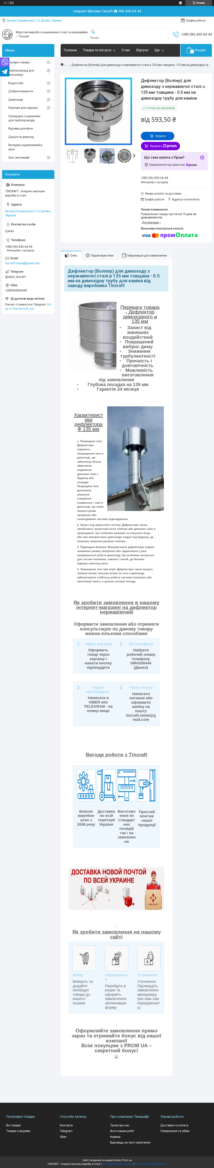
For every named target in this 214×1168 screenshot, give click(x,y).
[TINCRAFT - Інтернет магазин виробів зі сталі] (7, 34)
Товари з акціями (18, 1131)
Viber (63, 1136)
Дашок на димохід (21, 137)
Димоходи (15, 99)
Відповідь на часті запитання (130, 1142)
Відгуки (142, 50)
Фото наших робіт (122, 1131)
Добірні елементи (20, 91)
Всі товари (13, 1125)
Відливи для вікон (20, 128)
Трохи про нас (119, 1125)
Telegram (66, 1131)
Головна (70, 50)
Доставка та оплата (174, 1125)
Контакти (66, 1125)
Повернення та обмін (175, 1131)
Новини (115, 1136)
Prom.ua (127, 1160)
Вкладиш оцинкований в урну (25, 147)
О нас (126, 50)
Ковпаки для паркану (23, 107)
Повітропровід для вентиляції (21, 72)
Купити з (156, 146)
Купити (161, 136)
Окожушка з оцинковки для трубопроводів (24, 118)
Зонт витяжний (18, 157)
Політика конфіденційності (151, 1164)
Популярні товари (17, 62)
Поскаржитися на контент (117, 1164)
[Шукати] (93, 32)
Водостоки (15, 83)
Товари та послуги (97, 50)
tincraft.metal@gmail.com (22, 263)
